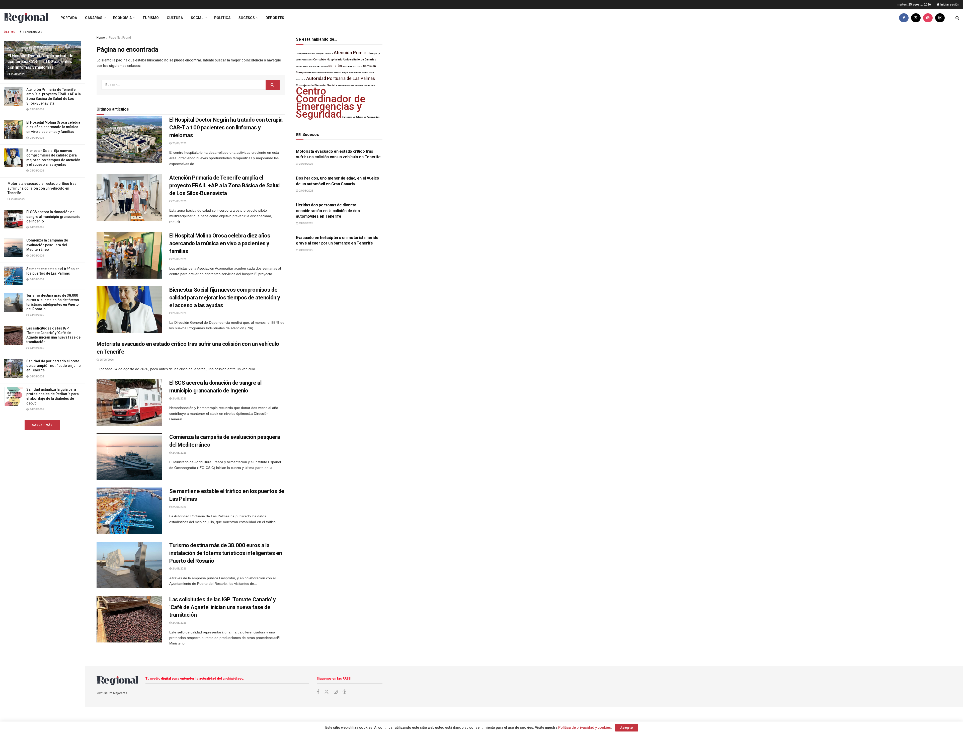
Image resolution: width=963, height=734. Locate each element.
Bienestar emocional (345, 86)
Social (197, 18)
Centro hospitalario (304, 60)
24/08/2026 (179, 398)
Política (222, 18)
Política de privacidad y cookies (584, 727)
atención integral (341, 72)
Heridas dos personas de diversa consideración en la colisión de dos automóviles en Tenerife (328, 211)
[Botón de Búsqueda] (957, 18)
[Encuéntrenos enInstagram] (928, 18)
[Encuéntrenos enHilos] (940, 18)
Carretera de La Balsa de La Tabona (357, 117)
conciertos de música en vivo (320, 72)
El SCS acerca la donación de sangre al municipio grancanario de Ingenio (53, 216)
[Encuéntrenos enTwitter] (916, 18)
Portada (68, 18)
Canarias (93, 18)
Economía (122, 18)
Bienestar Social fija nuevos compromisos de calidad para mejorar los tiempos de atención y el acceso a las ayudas (224, 297)
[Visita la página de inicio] (26, 18)
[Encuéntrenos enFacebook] (904, 18)
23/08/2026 (305, 190)
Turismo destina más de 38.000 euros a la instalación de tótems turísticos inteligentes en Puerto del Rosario (225, 553)
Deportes (275, 18)
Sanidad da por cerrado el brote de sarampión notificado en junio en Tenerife (53, 365)
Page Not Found (120, 37)
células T (329, 53)
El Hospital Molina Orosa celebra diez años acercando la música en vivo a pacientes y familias (53, 126)
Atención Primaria (352, 52)
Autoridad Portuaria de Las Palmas (340, 78)
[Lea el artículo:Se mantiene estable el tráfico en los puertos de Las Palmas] (129, 510)
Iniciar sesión (949, 4)
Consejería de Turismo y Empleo (310, 53)
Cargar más (42, 425)
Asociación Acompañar (352, 66)
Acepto (626, 727)
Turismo (150, 18)
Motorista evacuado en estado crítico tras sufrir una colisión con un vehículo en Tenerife (42, 188)
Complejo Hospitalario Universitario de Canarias (344, 59)
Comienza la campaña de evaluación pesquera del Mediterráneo (47, 244)
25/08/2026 (179, 143)
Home (101, 37)
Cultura (175, 18)
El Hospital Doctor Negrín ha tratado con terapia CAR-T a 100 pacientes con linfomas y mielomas (40, 61)
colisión (335, 66)
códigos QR (375, 53)
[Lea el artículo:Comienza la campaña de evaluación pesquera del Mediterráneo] (129, 456)
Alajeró (376, 117)
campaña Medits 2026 (365, 86)
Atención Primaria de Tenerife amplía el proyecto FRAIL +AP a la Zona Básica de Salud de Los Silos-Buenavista (224, 185)
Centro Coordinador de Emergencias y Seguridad (330, 102)
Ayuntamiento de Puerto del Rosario (312, 66)
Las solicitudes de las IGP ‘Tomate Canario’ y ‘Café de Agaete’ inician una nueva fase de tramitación (222, 607)
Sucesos (246, 18)
